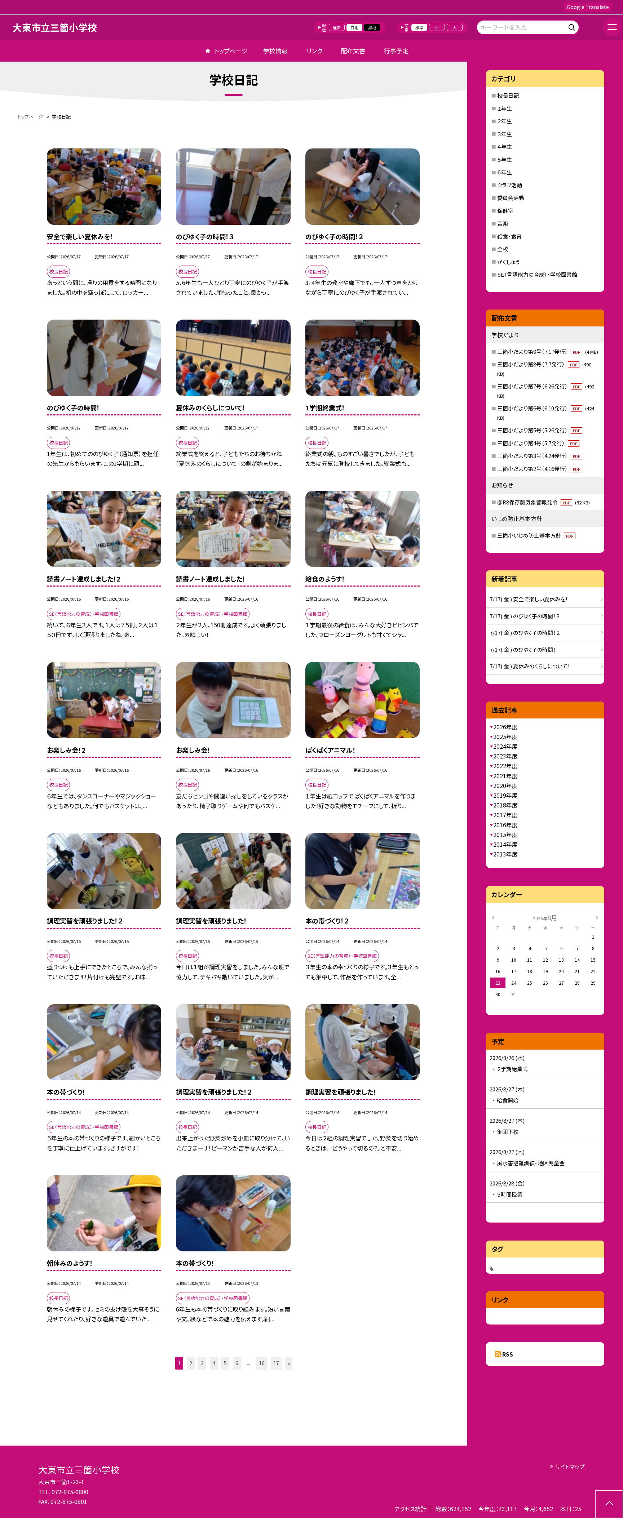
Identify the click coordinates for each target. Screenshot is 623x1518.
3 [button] (202, 1363)
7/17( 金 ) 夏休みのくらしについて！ (530, 666)
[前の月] (493, 917)
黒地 (372, 27)
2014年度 (505, 844)
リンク (314, 50)
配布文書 (353, 50)
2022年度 (505, 765)
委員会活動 (510, 197)
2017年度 (505, 814)
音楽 (502, 223)
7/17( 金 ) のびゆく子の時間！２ (525, 632)
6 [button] (236, 1363)
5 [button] (225, 1363)
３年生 (504, 134)
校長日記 (508, 95)
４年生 (504, 146)
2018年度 (505, 805)
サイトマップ (570, 1466)
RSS (507, 1354)
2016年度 (505, 824)
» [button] (289, 1363)
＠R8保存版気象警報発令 (543, 502)
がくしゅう (508, 262)
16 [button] (262, 1363)
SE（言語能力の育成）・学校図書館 (537, 274)
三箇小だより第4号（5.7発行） (537, 443)
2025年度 (505, 736)
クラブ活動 (509, 185)
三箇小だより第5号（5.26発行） (538, 430)
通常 (337, 27)
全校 (502, 249)
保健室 (505, 210)
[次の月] (597, 917)
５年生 (504, 159)
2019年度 (505, 795)
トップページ (231, 50)
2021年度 (505, 775)
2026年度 (505, 726)
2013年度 (505, 854)
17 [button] (276, 1363)
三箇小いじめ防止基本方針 (535, 535)
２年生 (504, 121)
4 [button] (213, 1363)
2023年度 (505, 756)
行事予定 (396, 50)
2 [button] (190, 1363)
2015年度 (505, 834)
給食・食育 (509, 236)
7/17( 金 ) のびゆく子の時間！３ (525, 616)
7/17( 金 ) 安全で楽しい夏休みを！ (529, 599)
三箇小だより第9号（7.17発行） (547, 351)
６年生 (504, 172)
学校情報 (275, 50)
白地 (354, 27)
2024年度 (505, 746)
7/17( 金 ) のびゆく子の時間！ (523, 649)
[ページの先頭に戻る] (609, 1504)
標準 (419, 27)
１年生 (504, 108)
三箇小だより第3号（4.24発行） (538, 455)
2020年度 (505, 785)
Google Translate (588, 6)
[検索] (572, 26)
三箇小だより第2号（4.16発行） (538, 468)
